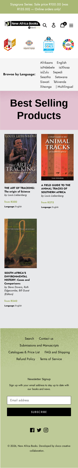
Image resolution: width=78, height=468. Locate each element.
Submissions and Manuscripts (39, 345)
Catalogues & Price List (24, 352)
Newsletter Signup (39, 379)
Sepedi (57, 72)
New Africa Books (27, 446)
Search (29, 338)
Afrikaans (46, 62)
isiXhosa (64, 67)
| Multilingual (64, 86)
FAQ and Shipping (57, 352)
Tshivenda (60, 82)
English (61, 62)
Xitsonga (46, 86)
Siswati (44, 82)
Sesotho (45, 77)
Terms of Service (51, 359)
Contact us (46, 338)
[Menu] (71, 24)
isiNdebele (47, 67)
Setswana (61, 77)
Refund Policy (25, 359)
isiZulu (44, 72)
